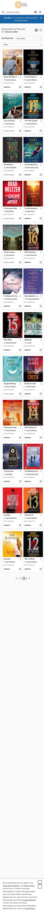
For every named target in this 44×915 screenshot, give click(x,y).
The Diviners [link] (9, 471)
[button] (36, 31)
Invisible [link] (7, 515)
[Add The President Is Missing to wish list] (40, 87)
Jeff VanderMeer (11, 167)
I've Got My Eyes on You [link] (32, 165)
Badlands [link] (28, 340)
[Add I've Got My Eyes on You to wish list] (40, 174)
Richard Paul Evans (32, 474)
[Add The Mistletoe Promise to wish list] (40, 481)
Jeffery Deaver (31, 386)
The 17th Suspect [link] (31, 121)
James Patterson (31, 80)
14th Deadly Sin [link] (30, 428)
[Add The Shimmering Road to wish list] (40, 218)
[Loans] (36, 12)
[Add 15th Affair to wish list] (20, 350)
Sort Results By (7, 38)
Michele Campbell (11, 299)
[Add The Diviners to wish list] (20, 481)
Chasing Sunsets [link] (10, 428)
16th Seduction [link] (30, 252)
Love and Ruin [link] (9, 121)
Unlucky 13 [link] (28, 515)
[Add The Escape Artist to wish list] (20, 218)
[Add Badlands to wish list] (40, 350)
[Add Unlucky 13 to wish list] (40, 525)
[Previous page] (16, 578)
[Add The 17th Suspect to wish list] (40, 131)
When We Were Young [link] (11, 77)
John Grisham (10, 255)
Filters (6, 45)
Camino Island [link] (9, 252)
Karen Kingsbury (11, 80)
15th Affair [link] (8, 340)
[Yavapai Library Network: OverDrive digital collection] (22, 4)
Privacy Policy (29, 886)
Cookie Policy (29, 908)
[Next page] (29, 578)
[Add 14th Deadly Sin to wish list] (40, 437)
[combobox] (17, 12)
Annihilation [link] (8, 165)
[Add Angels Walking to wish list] (20, 394)
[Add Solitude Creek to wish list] (40, 394)
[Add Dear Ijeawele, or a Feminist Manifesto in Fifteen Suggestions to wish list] (40, 306)
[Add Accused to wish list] (20, 569)
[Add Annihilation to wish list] (20, 174)
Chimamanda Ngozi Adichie (33, 299)
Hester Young (30, 211)
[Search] (3, 12)
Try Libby (7, 18)
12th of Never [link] (29, 559)
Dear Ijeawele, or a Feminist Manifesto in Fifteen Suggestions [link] (32, 296)
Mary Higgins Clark (32, 167)
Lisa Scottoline (10, 562)
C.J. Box (28, 343)
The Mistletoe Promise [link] (32, 471)
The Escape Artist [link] (10, 208)
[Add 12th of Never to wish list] (40, 569)
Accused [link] (7, 559)
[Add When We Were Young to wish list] (20, 87)
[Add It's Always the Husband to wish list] (20, 306)
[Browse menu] (40, 12)
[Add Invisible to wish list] (20, 525)
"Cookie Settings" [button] (29, 900)
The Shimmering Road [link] (32, 208)
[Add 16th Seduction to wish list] (40, 262)
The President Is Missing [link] (32, 77)
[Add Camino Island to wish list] (20, 262)
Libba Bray (9, 474)
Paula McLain (10, 124)
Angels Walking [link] (10, 384)
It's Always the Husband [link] (11, 296)
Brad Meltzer (10, 211)
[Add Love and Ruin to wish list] (20, 131)
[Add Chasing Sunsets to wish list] (20, 437)
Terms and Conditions (11, 886)
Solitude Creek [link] (30, 384)
